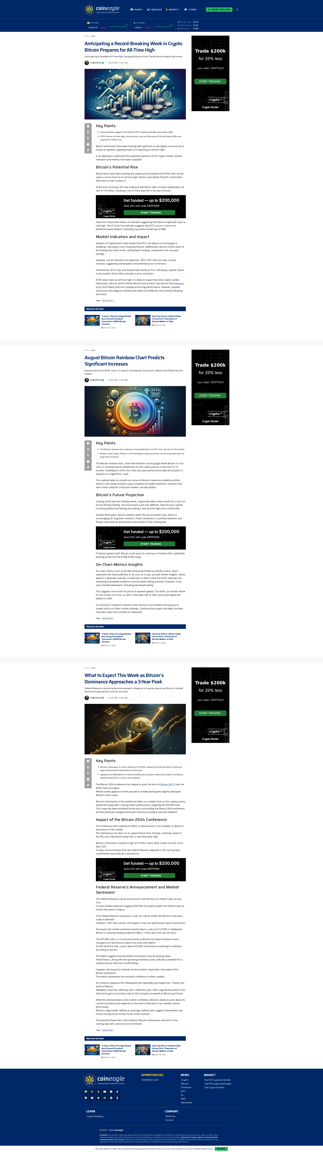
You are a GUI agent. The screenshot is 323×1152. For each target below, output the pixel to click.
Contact (169, 1120)
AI (182, 1095)
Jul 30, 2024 (113, 62)
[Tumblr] (117, 1098)
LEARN (192, 9)
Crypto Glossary (94, 1116)
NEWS (137, 9)
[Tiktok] (117, 1091)
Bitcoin (172, 605)
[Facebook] (85, 1091)
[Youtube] (104, 1091)
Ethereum (186, 1087)
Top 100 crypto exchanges (217, 1083)
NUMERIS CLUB (150, 1080)
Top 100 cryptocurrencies (217, 1080)
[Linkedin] (85, 1098)
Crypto (93, 36)
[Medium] (92, 1098)
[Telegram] (111, 1091)
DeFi (183, 1099)
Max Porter (97, 62)
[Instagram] (92, 1091)
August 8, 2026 (159, 325)
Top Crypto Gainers (214, 1087)
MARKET (174, 9)
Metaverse (186, 1102)
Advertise (170, 1116)
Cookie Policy (206, 1148)
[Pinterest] (111, 1098)
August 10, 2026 (109, 328)
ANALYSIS (156, 9)
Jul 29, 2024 (113, 380)
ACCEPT (221, 1148)
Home (87, 36)
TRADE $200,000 (220, 9)
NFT (183, 1091)
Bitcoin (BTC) (107, 300)
